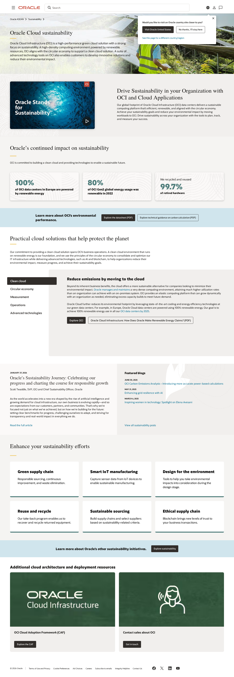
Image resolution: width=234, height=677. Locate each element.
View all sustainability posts (140, 425)
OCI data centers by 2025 (135, 311)
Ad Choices (77, 668)
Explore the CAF (25, 644)
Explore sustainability (165, 548)
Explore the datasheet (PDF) (118, 217)
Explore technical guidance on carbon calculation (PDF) (168, 217)
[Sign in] (214, 8)
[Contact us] (221, 8)
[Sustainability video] (52, 105)
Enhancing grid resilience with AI (144, 392)
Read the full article (21, 425)
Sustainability (34, 19)
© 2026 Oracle (16, 668)
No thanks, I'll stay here (190, 29)
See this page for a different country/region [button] (163, 37)
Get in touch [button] (132, 644)
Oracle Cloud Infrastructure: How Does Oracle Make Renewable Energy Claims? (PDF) (141, 320)
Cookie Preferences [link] (61, 668)
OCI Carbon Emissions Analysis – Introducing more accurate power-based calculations (174, 383)
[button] (13, 8)
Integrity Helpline (122, 668)
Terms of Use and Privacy (39, 668)
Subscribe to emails (103, 668)
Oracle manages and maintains (112, 289)
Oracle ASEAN (17, 19)
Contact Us (137, 668)
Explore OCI (76, 320)
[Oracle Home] (29, 8)
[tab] (32, 281)
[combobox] (117, 7)
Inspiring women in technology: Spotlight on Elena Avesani (158, 402)
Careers (89, 668)
